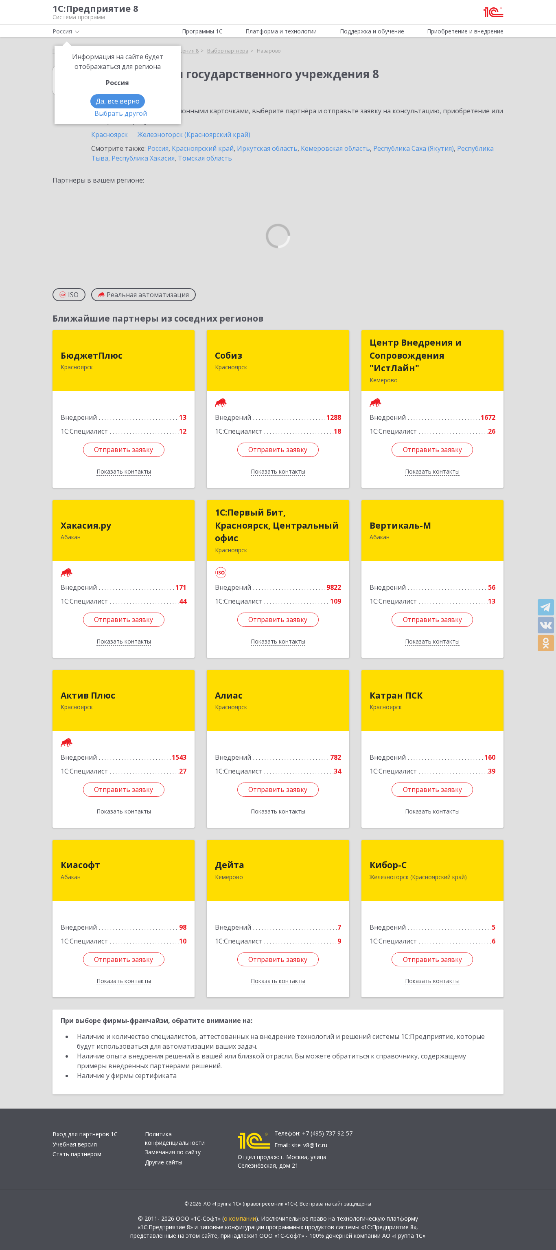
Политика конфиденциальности (175, 1138)
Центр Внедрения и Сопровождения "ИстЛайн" (416, 355)
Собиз (228, 355)
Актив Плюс (88, 695)
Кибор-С (388, 865)
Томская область (205, 158)
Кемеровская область (335, 148)
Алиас (229, 695)
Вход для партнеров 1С (85, 1134)
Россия (158, 148)
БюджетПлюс (92, 355)
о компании (240, 1218)
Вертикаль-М (400, 525)
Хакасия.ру (86, 525)
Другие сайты (163, 1162)
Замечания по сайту (173, 1152)
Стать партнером (77, 1154)
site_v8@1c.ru (309, 1145)
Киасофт (80, 865)
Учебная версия (75, 1144)
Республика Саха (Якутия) (413, 148)
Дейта (229, 865)
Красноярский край (203, 148)
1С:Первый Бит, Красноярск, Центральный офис (277, 525)
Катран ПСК (396, 695)
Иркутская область (267, 148)
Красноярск (109, 134)
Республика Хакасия (143, 158)
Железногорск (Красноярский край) (194, 134)
